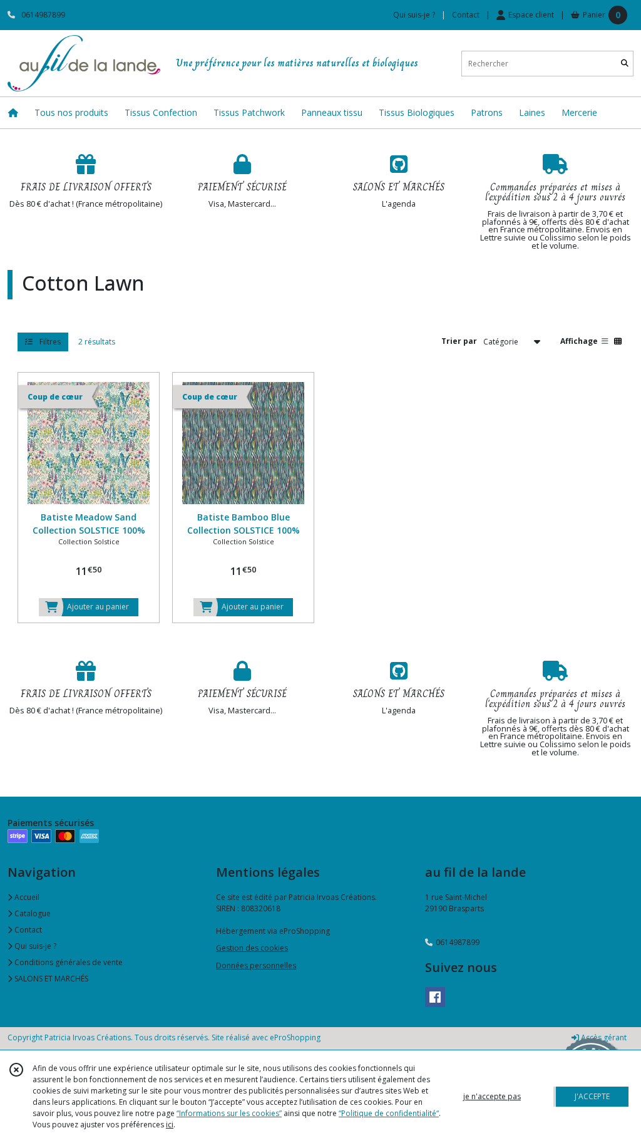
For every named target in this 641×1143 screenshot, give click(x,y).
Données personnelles (256, 965)
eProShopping (295, 1037)
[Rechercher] (625, 63)
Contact (465, 14)
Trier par (459, 341)
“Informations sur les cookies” (229, 1113)
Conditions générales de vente (68, 962)
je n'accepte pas (492, 1096)
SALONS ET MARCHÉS (50, 978)
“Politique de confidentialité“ (389, 1113)
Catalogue (32, 913)
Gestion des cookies (252, 948)
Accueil (26, 897)
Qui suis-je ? (34, 946)
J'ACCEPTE (592, 1096)
